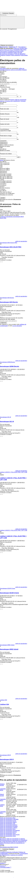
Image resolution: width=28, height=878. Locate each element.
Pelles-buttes (24, 55)
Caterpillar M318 (3, 789)
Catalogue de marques (16, 855)
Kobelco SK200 (2, 784)
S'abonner (3, 322)
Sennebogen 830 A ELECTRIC (10, 247)
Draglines (2, 55)
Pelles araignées (15, 55)
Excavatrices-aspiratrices (7, 53)
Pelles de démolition (19, 53)
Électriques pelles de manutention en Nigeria (12, 838)
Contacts (15, 847)
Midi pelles (23, 49)
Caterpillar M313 (3, 800)
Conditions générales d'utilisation (9, 852)
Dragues (8, 55)
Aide (11, 847)
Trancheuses (3, 51)
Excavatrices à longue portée (15, 51)
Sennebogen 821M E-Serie (9, 593)
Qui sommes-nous (5, 847)
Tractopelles (16, 49)
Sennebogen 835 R (7, 759)
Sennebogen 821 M (7, 421)
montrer (3, 198)
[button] (14, 37)
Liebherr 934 (4, 704)
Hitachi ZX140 (2, 795)
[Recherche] (12, 22)
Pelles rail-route (17, 52)
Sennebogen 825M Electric (9, 366)
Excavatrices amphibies (6, 52)
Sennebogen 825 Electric (9, 302)
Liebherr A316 (2, 805)
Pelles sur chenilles (18, 48)
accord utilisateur (17, 325)
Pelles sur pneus (8, 49)
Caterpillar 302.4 (3, 812)
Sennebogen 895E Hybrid (9, 649)
